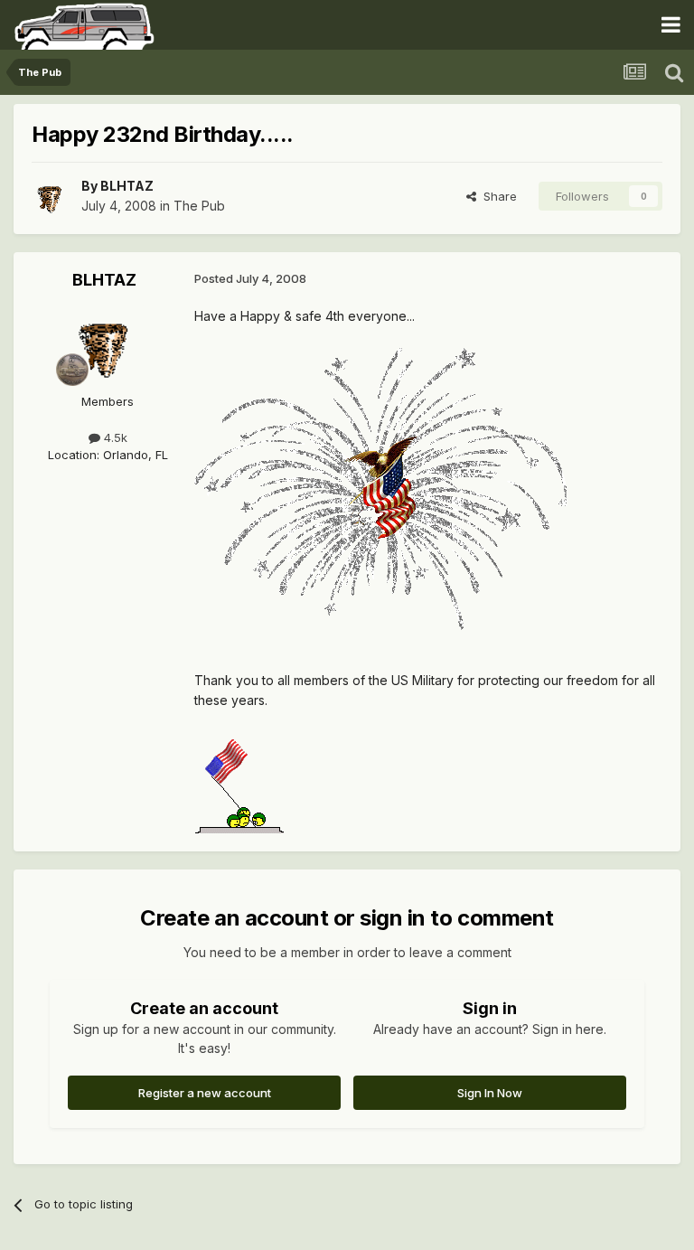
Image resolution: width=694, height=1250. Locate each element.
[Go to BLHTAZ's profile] (51, 196)
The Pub (199, 205)
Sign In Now (489, 1093)
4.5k (113, 437)
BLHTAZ (127, 185)
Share (496, 196)
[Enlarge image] (380, 486)
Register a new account (204, 1093)
